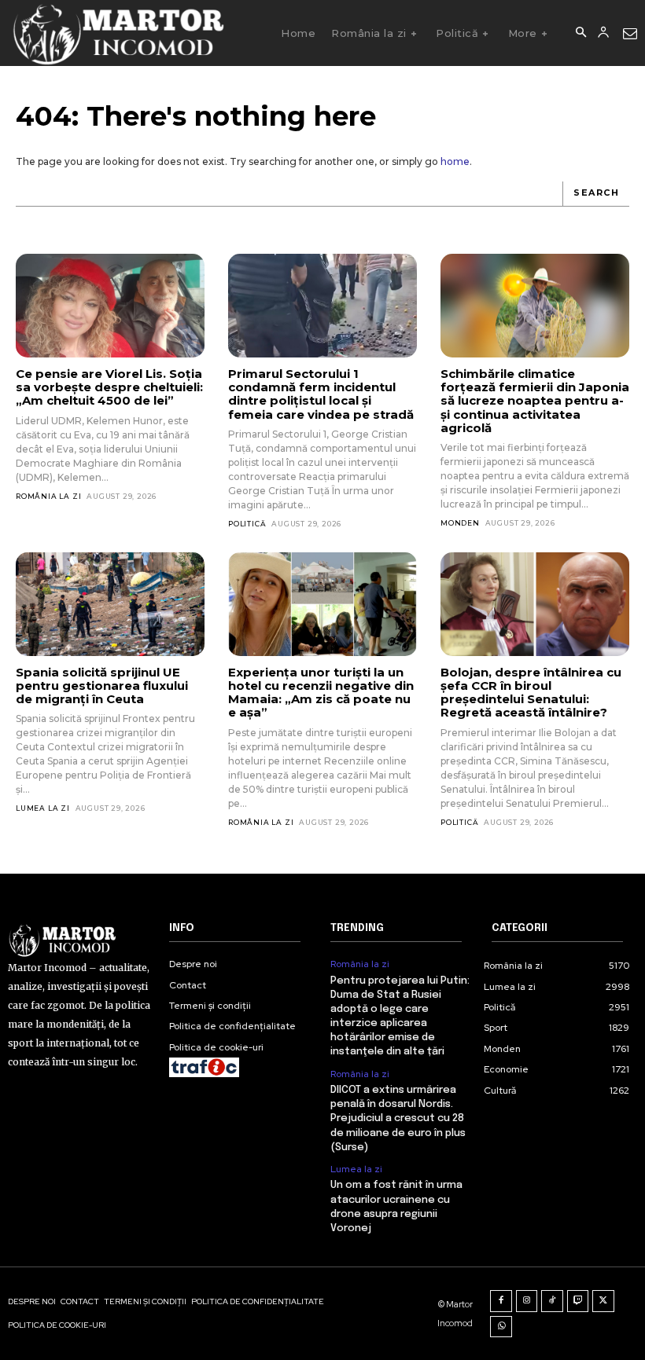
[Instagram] (527, 1301)
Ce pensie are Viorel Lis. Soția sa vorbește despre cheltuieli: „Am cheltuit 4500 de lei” (109, 387)
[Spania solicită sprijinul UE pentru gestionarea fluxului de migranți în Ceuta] (110, 604)
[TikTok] (552, 1301)
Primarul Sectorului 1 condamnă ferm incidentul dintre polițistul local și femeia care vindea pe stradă (321, 394)
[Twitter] (603, 1301)
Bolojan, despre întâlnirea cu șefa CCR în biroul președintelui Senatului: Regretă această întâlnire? (530, 692)
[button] (580, 33)
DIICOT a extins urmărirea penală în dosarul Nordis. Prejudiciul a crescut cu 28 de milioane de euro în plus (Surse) (398, 1119)
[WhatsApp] (501, 1327)
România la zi (48, 496)
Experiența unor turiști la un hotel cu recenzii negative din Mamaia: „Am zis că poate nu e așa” (321, 692)
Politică (247, 523)
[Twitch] (578, 1301)
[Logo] (117, 33)
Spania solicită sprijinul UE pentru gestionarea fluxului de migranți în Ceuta (102, 686)
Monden (460, 523)
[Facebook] (501, 1301)
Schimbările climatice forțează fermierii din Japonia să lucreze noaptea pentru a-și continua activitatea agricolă (534, 400)
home (455, 161)
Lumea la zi (43, 808)
